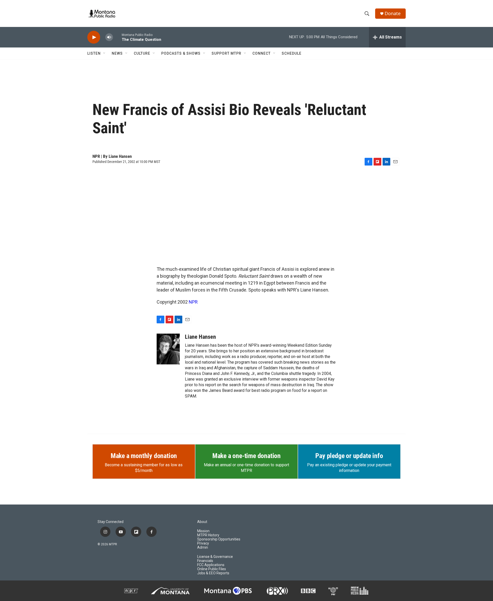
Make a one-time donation (246, 456)
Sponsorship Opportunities (218, 539)
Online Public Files (211, 569)
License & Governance (215, 557)
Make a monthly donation (144, 456)
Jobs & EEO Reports (213, 573)
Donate (393, 13)
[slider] (117, 37)
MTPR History (208, 535)
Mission (203, 531)
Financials (205, 561)
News (117, 53)
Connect (261, 53)
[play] (94, 37)
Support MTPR (226, 53)
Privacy (203, 543)
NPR (193, 302)
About (202, 522)
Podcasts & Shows (181, 53)
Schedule (291, 53)
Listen (94, 53)
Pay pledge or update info (349, 456)
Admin (202, 547)
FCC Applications (210, 565)
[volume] (109, 37)
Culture (142, 53)
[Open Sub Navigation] (104, 53)
